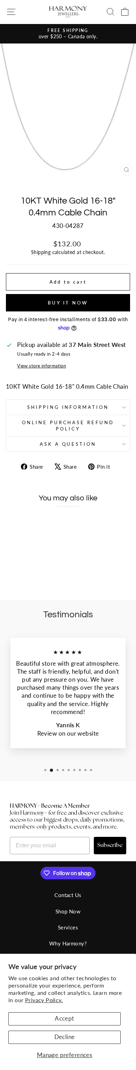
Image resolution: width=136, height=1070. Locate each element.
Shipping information (68, 407)
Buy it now (68, 303)
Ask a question (68, 444)
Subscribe (110, 845)
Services (68, 927)
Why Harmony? (68, 943)
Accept (64, 1018)
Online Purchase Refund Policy (68, 426)
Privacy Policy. (44, 1000)
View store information (41, 365)
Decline (64, 1036)
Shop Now (68, 911)
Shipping (41, 252)
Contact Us (67, 895)
